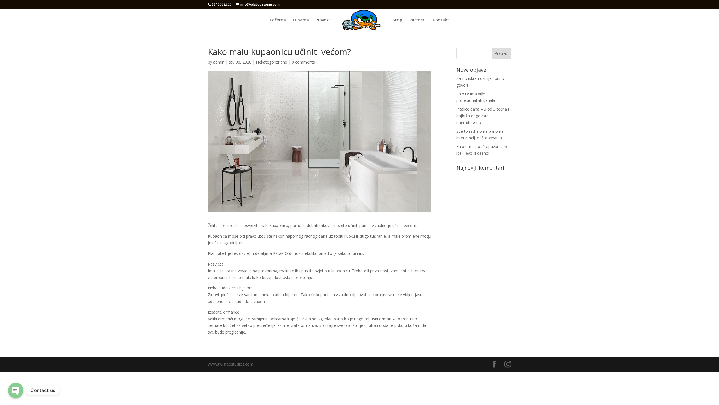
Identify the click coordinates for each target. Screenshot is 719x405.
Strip (397, 20)
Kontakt (441, 20)
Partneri (417, 20)
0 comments (303, 62)
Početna (278, 20)
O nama (301, 20)
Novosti (323, 20)
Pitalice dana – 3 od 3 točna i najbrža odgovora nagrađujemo (482, 115)
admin (218, 62)
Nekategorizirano (271, 62)
